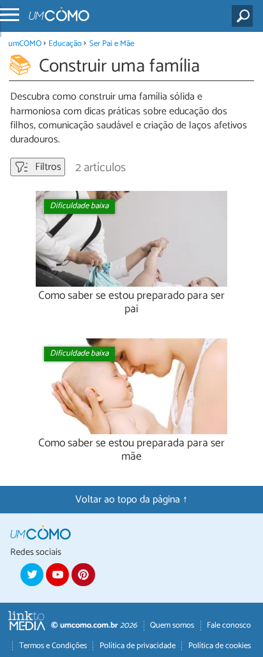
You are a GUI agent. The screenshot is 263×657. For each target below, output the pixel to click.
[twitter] (31, 574)
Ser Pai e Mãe (111, 43)
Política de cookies (219, 646)
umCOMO (24, 43)
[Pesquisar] (245, 16)
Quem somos (172, 625)
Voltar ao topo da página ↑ (131, 499)
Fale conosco (229, 625)
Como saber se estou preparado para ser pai (131, 302)
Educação (65, 43)
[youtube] (57, 574)
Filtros (47, 167)
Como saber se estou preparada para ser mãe (131, 450)
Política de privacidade (138, 646)
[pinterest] (82, 574)
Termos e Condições (53, 646)
